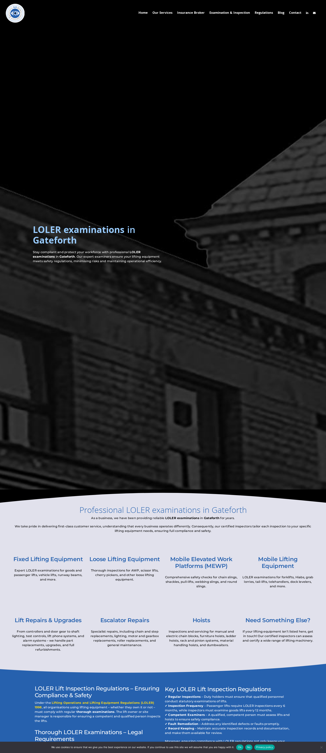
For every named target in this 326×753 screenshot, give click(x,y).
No (249, 747)
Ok (239, 747)
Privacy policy (264, 747)
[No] (321, 747)
